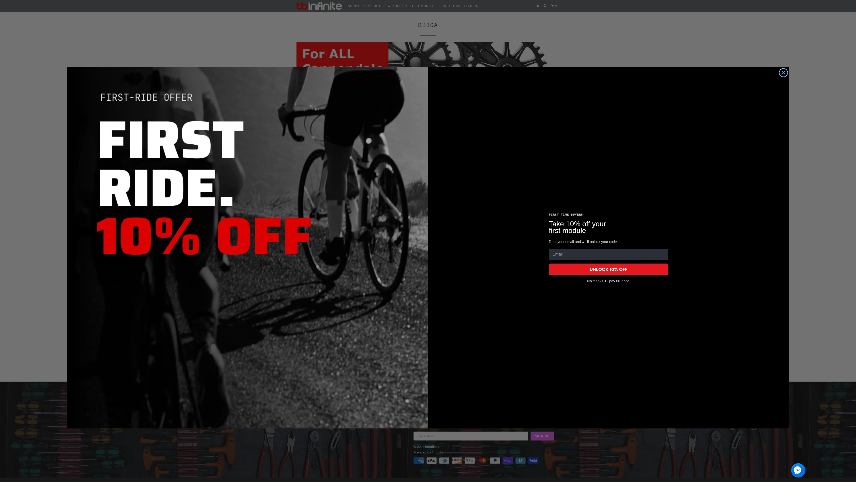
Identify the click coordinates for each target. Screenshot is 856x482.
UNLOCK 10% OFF (609, 269)
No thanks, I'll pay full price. (608, 281)
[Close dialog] (783, 73)
